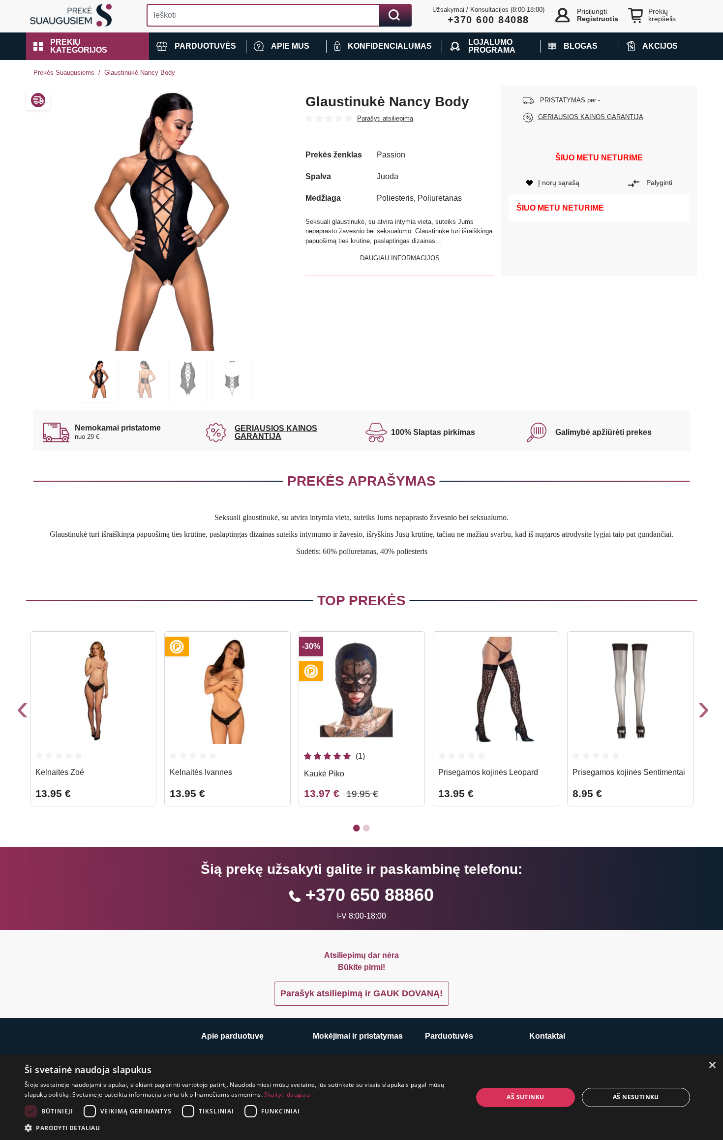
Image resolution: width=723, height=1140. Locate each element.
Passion (391, 155)
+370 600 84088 (488, 19)
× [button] (712, 1065)
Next (702, 712)
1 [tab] (99, 379)
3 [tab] (188, 379)
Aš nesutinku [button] (636, 1097)
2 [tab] (143, 379)
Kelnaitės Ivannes (201, 772)
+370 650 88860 (369, 895)
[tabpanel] (166, 218)
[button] (87, 46)
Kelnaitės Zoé (59, 772)
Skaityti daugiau (287, 1094)
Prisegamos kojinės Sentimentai (628, 772)
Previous (21, 712)
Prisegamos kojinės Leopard (488, 772)
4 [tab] (232, 379)
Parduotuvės (449, 1036)
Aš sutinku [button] (525, 1097)
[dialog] (361, 1097)
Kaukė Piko (324, 774)
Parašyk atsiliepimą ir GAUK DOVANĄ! (361, 993)
